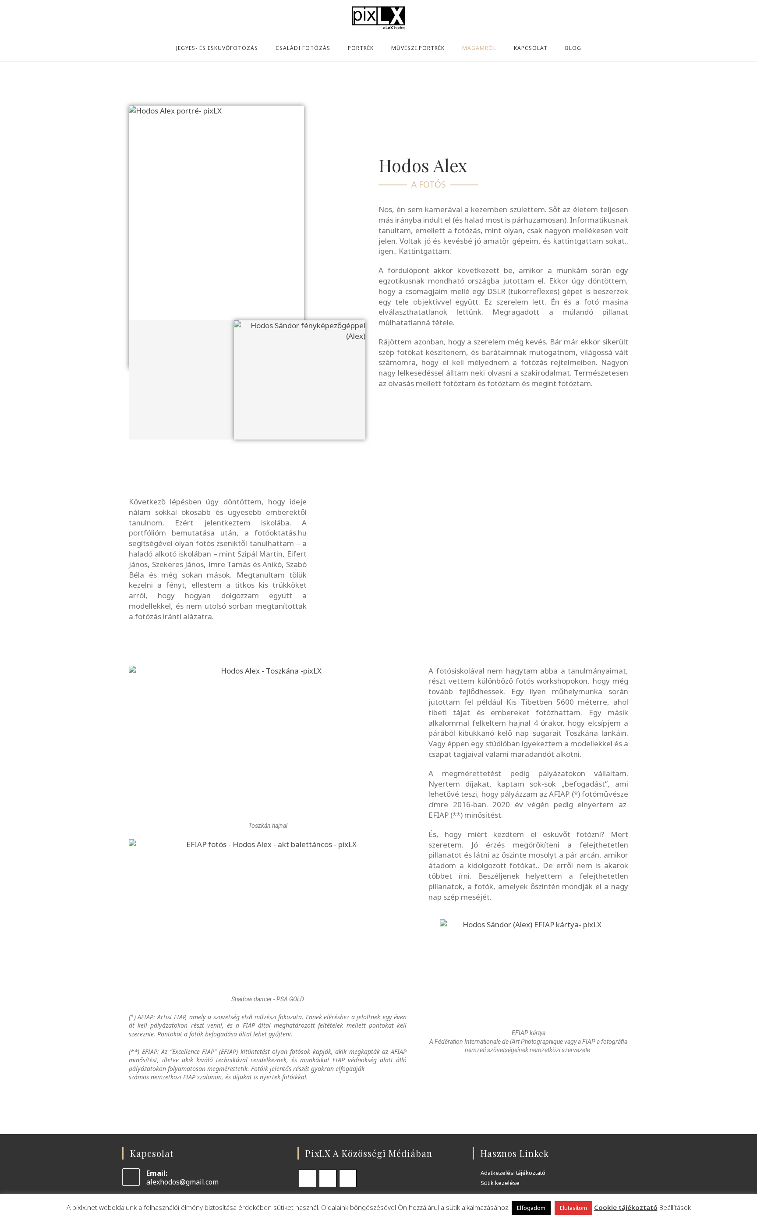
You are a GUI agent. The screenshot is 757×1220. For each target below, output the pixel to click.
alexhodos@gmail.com (182, 1182)
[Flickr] (348, 1178)
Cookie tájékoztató (626, 1207)
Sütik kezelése (500, 1183)
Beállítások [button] (675, 1207)
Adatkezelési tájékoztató (513, 1173)
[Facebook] (307, 1178)
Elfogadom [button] (531, 1208)
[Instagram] (327, 1178)
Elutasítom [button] (573, 1208)
